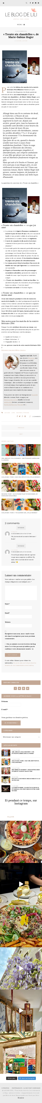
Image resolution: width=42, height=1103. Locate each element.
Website (8, 622)
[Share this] (16, 416)
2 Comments (36, 416)
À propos (5, 1088)
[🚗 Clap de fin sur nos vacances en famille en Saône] (21, 968)
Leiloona (14, 550)
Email (7, 613)
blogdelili (35, 395)
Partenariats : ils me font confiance (26, 1088)
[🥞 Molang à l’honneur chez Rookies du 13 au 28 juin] (21, 884)
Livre (13, 412)
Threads (20, 405)
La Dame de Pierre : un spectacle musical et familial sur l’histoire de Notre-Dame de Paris (25, 789)
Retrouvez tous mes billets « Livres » (13, 350)
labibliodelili (8, 402)
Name (7, 604)
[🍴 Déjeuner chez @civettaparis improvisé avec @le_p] (21, 842)
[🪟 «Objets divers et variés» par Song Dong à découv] (21, 1053)
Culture (18, 40)
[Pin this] (25, 416)
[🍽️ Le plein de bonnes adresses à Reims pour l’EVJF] (21, 926)
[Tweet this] (19, 416)
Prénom (4, 701)
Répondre (21, 527)
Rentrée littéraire (22, 412)
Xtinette (14, 531)
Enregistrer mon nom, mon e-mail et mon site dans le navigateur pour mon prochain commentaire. (20, 636)
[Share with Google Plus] (22, 416)
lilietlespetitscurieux (10, 400)
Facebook (7, 405)
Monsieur (31, 358)
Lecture (24, 40)
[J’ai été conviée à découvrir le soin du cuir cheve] (21, 1010)
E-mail (4, 709)
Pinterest (14, 405)
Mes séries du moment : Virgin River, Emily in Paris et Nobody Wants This (26, 770)
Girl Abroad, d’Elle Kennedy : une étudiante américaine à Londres (23, 752)
